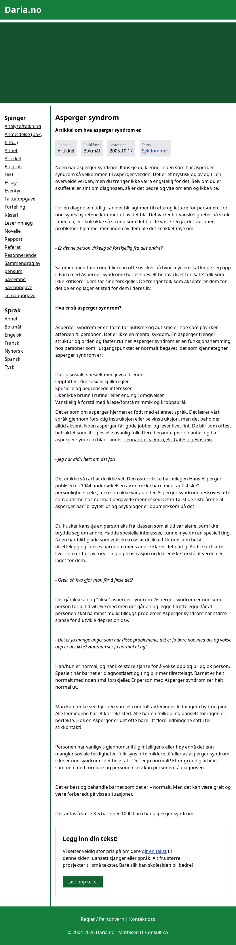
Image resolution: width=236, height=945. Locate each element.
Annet (11, 150)
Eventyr (13, 191)
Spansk (12, 359)
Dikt (9, 174)
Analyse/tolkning (23, 126)
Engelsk (13, 335)
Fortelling (15, 207)
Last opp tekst (82, 882)
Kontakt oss (142, 919)
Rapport (13, 239)
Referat (13, 247)
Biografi (13, 166)
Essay (11, 183)
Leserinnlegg (19, 223)
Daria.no (23, 10)
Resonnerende (21, 255)
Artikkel (13, 158)
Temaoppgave (20, 295)
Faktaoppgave (20, 199)
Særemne (15, 279)
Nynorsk (14, 351)
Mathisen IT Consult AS (143, 932)
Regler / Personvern (102, 919)
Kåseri (11, 215)
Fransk (12, 343)
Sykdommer (155, 151)
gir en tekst (154, 851)
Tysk (9, 367)
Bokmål (13, 327)
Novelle (13, 231)
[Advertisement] (118, 62)
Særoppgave (18, 287)
